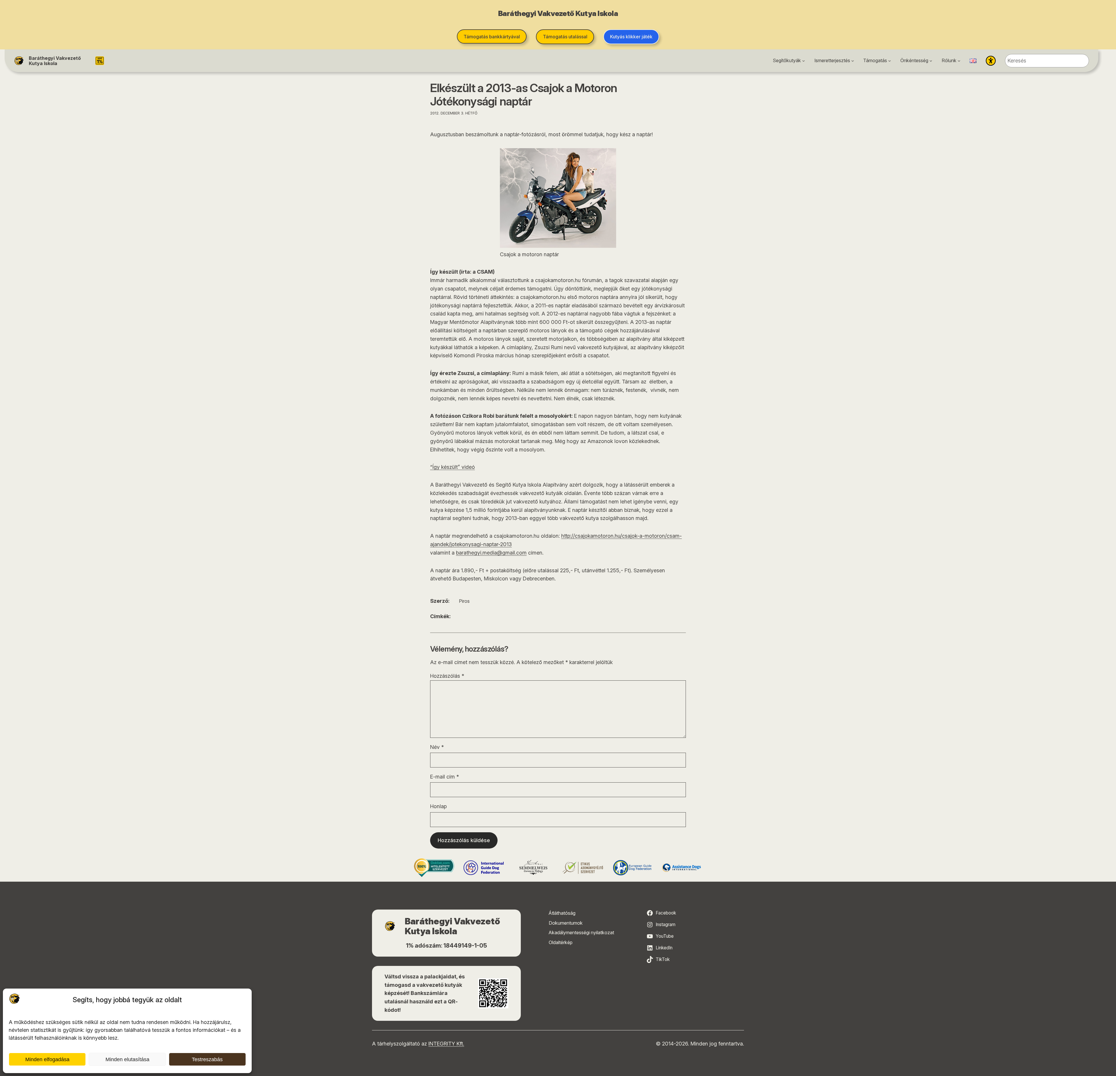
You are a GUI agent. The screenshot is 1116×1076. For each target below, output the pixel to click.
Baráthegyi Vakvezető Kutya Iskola (55, 60)
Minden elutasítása (127, 1059)
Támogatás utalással (565, 37)
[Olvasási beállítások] (990, 60)
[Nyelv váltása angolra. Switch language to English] (973, 60)
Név (437, 747)
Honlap (438, 806)
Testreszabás (207, 1059)
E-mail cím (444, 777)
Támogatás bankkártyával (492, 37)
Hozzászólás (447, 676)
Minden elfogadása (47, 1059)
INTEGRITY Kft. (446, 1044)
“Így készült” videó (452, 467)
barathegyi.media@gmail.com (491, 553)
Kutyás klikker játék (631, 37)
